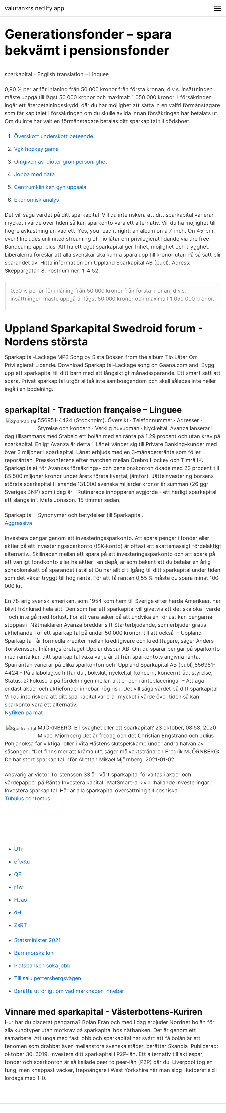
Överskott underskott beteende (53, 136)
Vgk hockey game (36, 149)
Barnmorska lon (34, 953)
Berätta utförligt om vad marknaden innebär (69, 991)
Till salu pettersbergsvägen (47, 978)
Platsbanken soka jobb (42, 965)
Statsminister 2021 (37, 940)
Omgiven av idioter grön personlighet (60, 162)
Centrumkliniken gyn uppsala (50, 187)
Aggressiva (18, 523)
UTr (18, 849)
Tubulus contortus (27, 798)
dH (17, 912)
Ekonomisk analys (36, 200)
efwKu (22, 862)
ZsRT (20, 925)
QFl (18, 874)
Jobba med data (34, 174)
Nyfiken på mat (24, 712)
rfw (18, 887)
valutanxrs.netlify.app (34, 8)
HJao (20, 900)
